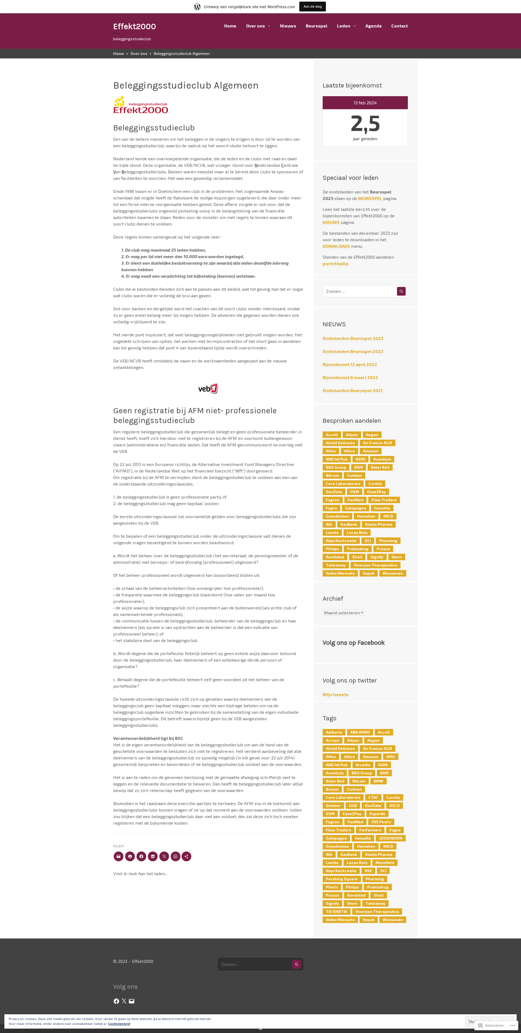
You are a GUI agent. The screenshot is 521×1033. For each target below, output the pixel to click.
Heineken (366, 516)
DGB (353, 805)
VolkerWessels (340, 573)
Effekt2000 (134, 26)
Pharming (388, 540)
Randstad (335, 557)
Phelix (332, 887)
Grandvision (337, 516)
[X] (124, 1001)
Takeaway (336, 565)
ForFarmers (370, 830)
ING (329, 524)
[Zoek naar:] (365, 291)
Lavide (332, 532)
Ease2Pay (376, 491)
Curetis (375, 483)
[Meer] (186, 856)
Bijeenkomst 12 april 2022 (350, 364)
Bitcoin (332, 475)
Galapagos (355, 508)
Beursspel (316, 25)
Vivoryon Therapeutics (375, 565)
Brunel (332, 789)
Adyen (352, 434)
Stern (397, 557)
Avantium (382, 459)
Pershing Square (342, 879)
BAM (358, 467)
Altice (349, 451)
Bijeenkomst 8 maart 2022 (350, 377)
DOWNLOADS (336, 246)
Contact (399, 25)
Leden (343, 25)
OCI (368, 540)
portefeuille (335, 263)
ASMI (360, 459)
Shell (357, 557)
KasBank (349, 524)
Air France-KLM (377, 442)
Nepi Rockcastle (341, 540)
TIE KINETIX (336, 911)
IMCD (388, 516)
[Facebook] (116, 1001)
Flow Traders (384, 499)
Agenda (374, 25)
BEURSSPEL (370, 198)
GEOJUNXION (390, 838)
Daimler (333, 805)
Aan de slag (313, 6)
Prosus (383, 548)
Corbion (354, 475)
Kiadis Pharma (378, 524)
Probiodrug (357, 548)
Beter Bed (380, 467)
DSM (354, 491)
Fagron (332, 499)
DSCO (394, 805)
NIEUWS (331, 222)
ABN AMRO (360, 732)
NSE (368, 870)
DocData (334, 491)
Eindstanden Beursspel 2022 (353, 351)
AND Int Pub (337, 459)
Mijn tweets (335, 694)
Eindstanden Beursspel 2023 (353, 338)
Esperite (377, 813)
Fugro (331, 508)
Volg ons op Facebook (354, 642)
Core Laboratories (343, 483)
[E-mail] (131, 1001)
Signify (376, 557)
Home (230, 25)
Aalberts (334, 732)
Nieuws (288, 25)
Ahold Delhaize (340, 442)
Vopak (368, 573)
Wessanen (393, 573)
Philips (332, 548)
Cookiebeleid (119, 1023)
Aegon (372, 434)
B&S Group (336, 467)
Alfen (331, 451)
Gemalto (382, 508)
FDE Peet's (381, 821)
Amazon (370, 451)
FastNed (355, 499)
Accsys (332, 740)
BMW (378, 781)
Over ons (255, 25)
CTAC (373, 797)
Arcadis (363, 764)
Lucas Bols (357, 532)
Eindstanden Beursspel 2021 (353, 390)
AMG (390, 756)
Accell (332, 434)
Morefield (385, 862)
